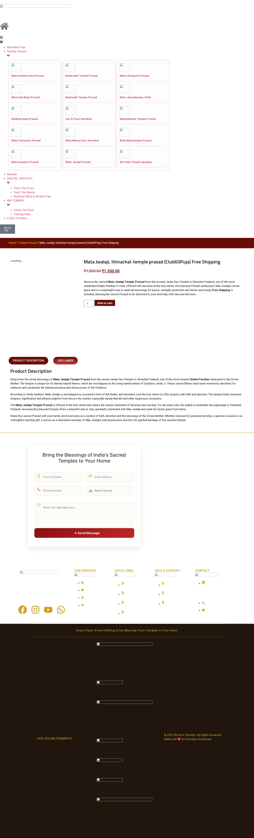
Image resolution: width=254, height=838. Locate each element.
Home (12, 242)
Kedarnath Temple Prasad (81, 75)
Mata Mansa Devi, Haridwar (82, 140)
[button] (127, 40)
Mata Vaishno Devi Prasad (27, 75)
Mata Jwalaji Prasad (78, 162)
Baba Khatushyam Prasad (135, 140)
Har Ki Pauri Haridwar (78, 119)
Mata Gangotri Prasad (25, 162)
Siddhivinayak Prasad (24, 119)
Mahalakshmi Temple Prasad (138, 119)
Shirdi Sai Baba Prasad (25, 97)
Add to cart (104, 303)
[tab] (28, 360)
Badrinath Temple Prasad (81, 97)
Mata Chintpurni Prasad (134, 75)
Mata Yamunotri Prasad (26, 140)
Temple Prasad (27, 242)
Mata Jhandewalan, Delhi (135, 97)
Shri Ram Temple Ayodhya (136, 162)
